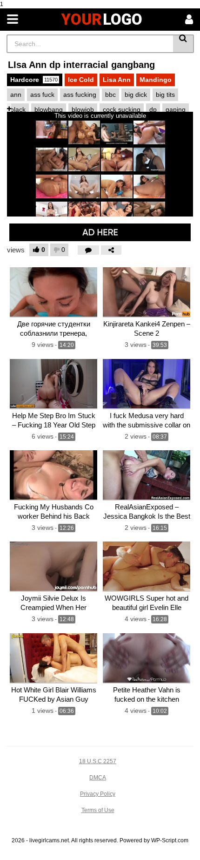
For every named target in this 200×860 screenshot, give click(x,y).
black (18, 109)
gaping (176, 109)
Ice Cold (81, 79)
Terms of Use (97, 810)
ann (15, 94)
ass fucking (79, 94)
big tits (165, 94)
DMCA (97, 777)
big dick (136, 94)
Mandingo (156, 79)
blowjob (83, 109)
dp (153, 109)
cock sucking (121, 109)
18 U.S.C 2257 (97, 761)
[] (183, 43)
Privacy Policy (97, 794)
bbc (110, 94)
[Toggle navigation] (12, 20)
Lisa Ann (117, 79)
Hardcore (34, 79)
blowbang (48, 109)
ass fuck (42, 94)
